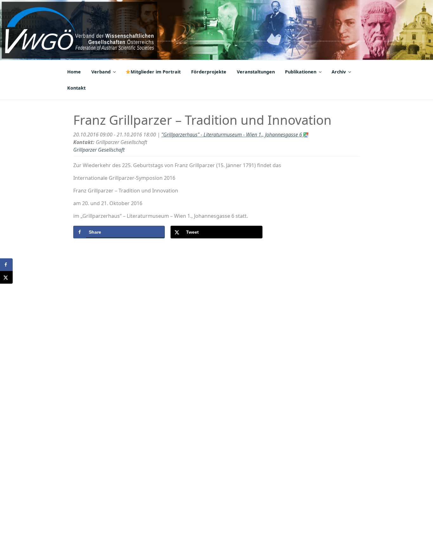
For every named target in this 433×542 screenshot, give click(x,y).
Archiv (339, 72)
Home (74, 72)
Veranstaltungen (256, 72)
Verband (101, 72)
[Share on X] (6, 277)
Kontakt (76, 88)
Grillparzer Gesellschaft (99, 149)
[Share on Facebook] (6, 264)
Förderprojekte (208, 72)
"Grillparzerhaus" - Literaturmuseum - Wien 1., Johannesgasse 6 (232, 134)
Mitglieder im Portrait (156, 72)
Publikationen (300, 72)
